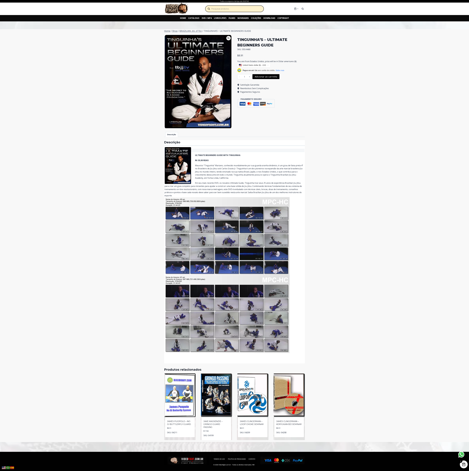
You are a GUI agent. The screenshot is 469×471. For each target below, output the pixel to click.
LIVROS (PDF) (220, 18)
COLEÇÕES (256, 18)
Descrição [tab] (171, 134)
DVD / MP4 (207, 18)
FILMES (232, 18)
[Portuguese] (8, 467)
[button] (228, 38)
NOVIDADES (243, 18)
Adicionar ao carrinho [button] (180, 436)
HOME (183, 18)
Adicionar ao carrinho (266, 76)
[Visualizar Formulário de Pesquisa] (302, 9)
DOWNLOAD (269, 18)
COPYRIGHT (283, 18)
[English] (4, 467)
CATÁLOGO (193, 18)
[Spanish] (12, 467)
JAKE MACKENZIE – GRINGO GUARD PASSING (213, 424)
